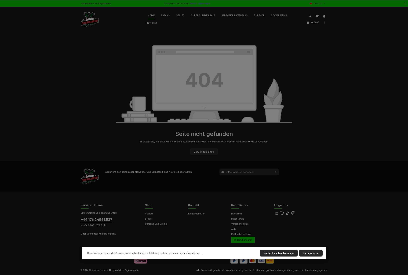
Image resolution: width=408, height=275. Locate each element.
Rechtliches (239, 205)
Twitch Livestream (200, 3)
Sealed (149, 213)
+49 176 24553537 (96, 219)
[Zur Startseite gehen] (90, 19)
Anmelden (86, 3)
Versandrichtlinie (240, 223)
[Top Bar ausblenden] (405, 3)
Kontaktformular (107, 233)
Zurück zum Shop (204, 151)
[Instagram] (277, 214)
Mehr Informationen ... (191, 253)
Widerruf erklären (243, 240)
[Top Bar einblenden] (324, 22)
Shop (148, 205)
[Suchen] (310, 16)
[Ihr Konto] (324, 16)
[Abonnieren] (276, 172)
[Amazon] (282, 214)
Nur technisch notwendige (279, 253)
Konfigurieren (311, 253)
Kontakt (193, 205)
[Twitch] (293, 214)
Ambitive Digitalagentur (127, 270)
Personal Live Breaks (156, 223)
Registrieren (104, 3)
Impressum (236, 213)
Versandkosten (253, 270)
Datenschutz (237, 218)
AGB (233, 229)
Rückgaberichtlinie (241, 234)
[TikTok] (288, 214)
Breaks (149, 218)
